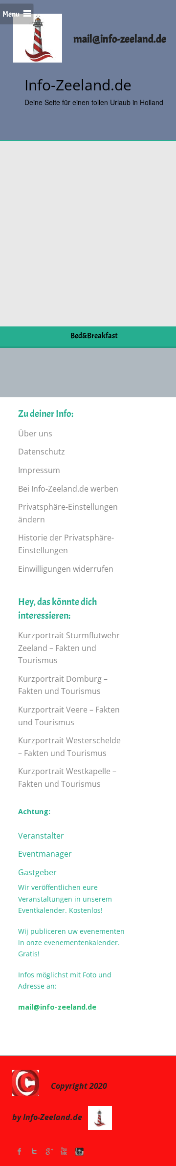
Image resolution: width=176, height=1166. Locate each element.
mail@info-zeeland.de (57, 1007)
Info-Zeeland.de (78, 85)
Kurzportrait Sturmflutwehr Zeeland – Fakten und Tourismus (69, 648)
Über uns (35, 433)
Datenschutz (41, 451)
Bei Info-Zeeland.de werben (68, 488)
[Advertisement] (88, 234)
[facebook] (19, 1151)
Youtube (63, 1151)
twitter (34, 1151)
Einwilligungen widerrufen (65, 568)
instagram (78, 1151)
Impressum (39, 470)
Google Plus (49, 1151)
